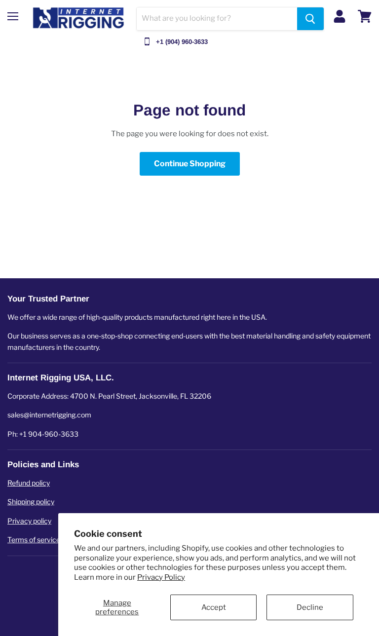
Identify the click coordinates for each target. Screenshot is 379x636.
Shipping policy (30, 501)
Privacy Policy (161, 577)
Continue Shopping (190, 163)
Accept (213, 607)
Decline (310, 607)
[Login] (339, 16)
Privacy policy (29, 521)
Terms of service (33, 539)
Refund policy (28, 483)
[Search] (310, 18)
